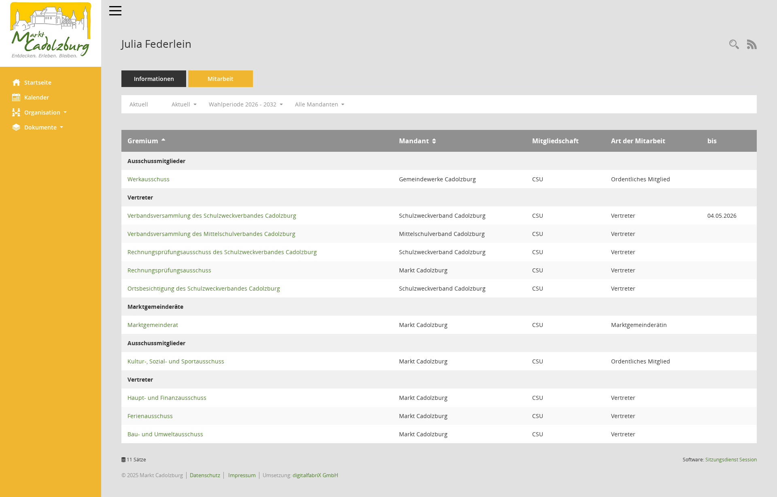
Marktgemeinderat (152, 325)
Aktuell (139, 104)
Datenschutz (205, 475)
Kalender (36, 97)
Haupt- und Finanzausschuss (166, 397)
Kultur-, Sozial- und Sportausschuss (175, 361)
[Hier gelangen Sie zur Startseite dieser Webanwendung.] (50, 30)
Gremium (142, 140)
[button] (50, 112)
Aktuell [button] (182, 104)
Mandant (414, 140)
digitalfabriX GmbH (315, 475)
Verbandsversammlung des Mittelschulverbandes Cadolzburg (211, 234)
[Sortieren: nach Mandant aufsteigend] (434, 140)
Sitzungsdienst (731, 459)
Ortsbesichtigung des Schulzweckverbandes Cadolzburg (203, 288)
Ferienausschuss (150, 416)
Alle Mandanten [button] (317, 104)
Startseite (37, 82)
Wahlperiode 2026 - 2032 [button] (243, 104)
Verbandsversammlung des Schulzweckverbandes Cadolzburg (211, 215)
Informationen (154, 79)
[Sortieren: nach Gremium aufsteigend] (163, 140)
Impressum (241, 475)
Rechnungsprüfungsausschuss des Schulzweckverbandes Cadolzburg (222, 252)
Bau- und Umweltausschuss (165, 434)
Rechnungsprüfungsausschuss (169, 270)
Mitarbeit (221, 79)
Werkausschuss (148, 179)
